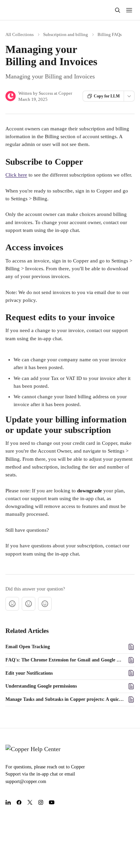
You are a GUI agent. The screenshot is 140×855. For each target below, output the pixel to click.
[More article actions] (129, 96)
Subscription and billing (65, 34)
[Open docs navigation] (129, 10)
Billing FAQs (110, 34)
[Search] (117, 10)
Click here (16, 175)
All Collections (19, 34)
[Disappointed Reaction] (12, 604)
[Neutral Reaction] (28, 604)
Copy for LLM (107, 96)
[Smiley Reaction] (45, 604)
